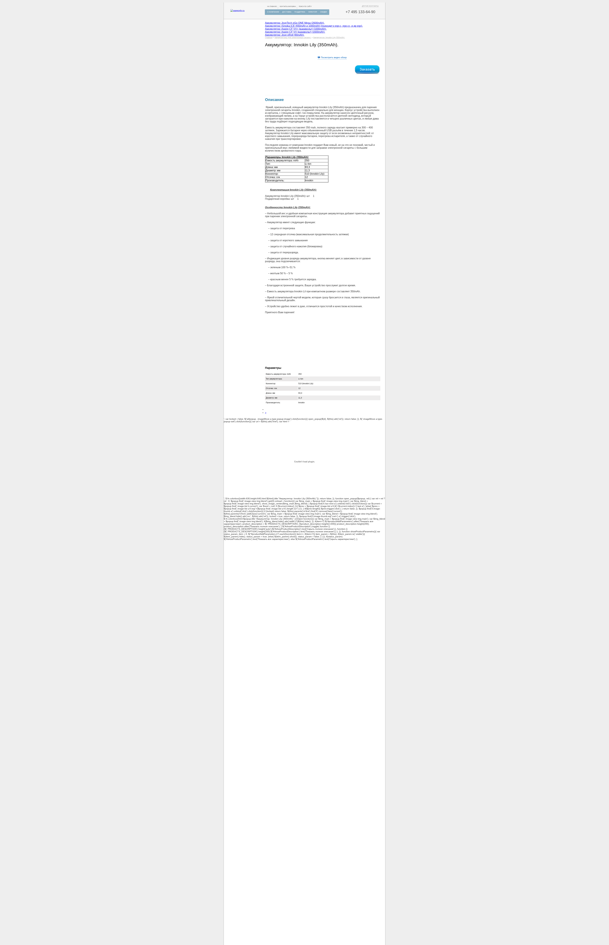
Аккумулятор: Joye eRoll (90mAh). (284, 34)
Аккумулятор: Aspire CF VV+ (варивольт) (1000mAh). (296, 28)
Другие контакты (370, 6)
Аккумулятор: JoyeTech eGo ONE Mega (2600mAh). (294, 22)
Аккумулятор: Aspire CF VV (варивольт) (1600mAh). (295, 31)
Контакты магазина (288, 6)
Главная (268, 37)
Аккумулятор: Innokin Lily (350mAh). (329, 37)
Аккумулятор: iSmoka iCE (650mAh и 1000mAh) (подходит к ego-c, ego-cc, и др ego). (314, 25)
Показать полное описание (264, 526)
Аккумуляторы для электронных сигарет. (293, 37)
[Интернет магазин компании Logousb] (237, 10)
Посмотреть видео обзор (334, 57)
